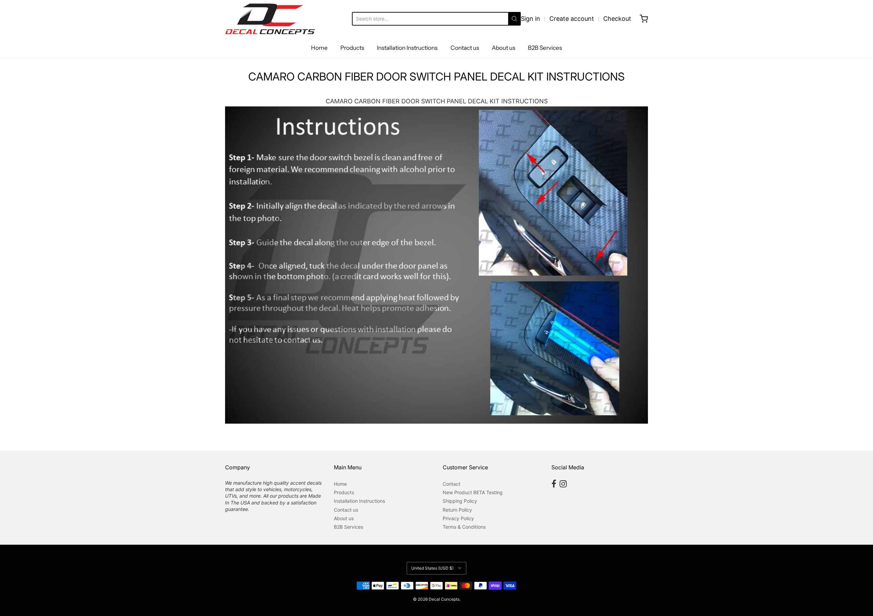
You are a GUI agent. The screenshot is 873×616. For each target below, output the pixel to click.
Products (352, 47)
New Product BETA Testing (473, 492)
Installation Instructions (407, 47)
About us (503, 47)
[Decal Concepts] (270, 18)
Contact (451, 484)
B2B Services (545, 47)
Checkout (617, 18)
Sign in (530, 18)
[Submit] (514, 19)
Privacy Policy (458, 518)
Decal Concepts (444, 599)
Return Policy (457, 510)
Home (319, 47)
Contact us (464, 47)
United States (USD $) (432, 568)
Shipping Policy (460, 501)
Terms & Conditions (464, 527)
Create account (571, 18)
